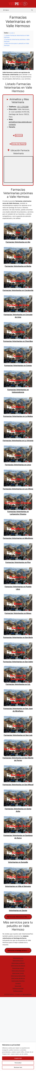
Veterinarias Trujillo (18, 973)
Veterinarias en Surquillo (18, 862)
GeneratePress (27, 994)
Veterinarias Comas (18, 968)
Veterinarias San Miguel (18, 965)
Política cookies (18, 991)
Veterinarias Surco (18, 960)
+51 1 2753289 (22, 107)
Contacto (18, 983)
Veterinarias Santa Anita (18, 976)
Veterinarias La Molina (18, 963)
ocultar (12, 33)
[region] (18, 1056)
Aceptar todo (18, 1058)
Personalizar (18, 1062)
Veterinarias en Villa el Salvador (18, 886)
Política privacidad (18, 988)
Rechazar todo (18, 1067)
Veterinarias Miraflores (18, 978)
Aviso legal (18, 986)
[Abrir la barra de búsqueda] (32, 10)
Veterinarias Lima (18, 958)
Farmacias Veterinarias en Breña (18, 266)
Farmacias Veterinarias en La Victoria (18, 441)
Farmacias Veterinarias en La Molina (18, 416)
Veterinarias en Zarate (18, 910)
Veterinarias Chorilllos (18, 981)
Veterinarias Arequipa (18, 971)
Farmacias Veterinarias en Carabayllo (18, 290)
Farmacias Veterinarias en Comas (18, 365)
